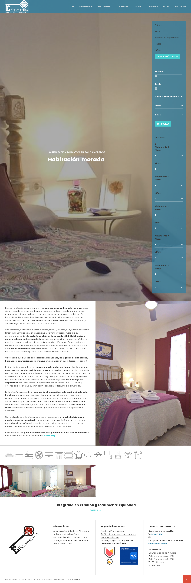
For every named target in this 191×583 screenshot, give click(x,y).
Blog (166, 6)
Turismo (151, 6)
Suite (138, 6)
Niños (158, 163)
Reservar (87, 6)
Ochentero (123, 6)
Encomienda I (105, 6)
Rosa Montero (75, 579)
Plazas (158, 150)
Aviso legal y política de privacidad (117, 540)
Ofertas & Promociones (112, 531)
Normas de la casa (110, 537)
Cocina (94, 510)
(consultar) (49, 435)
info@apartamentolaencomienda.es (166, 540)
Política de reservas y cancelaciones (118, 534)
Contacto (180, 6)
